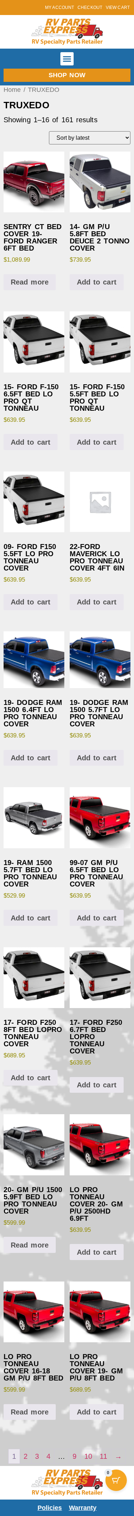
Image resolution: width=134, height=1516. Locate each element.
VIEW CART (118, 7)
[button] (67, 59)
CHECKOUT (90, 7)
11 (103, 1456)
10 (88, 1456)
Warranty (83, 1507)
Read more (30, 282)
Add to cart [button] (96, 282)
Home (12, 89)
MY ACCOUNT (59, 7)
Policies (50, 1507)
